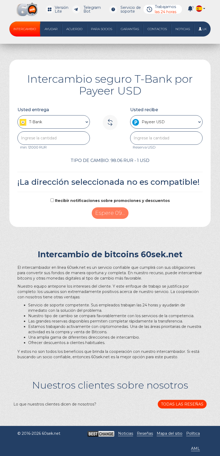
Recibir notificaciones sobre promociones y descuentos (112, 200)
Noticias (182, 29)
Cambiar (110, 213)
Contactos (157, 29)
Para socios (101, 29)
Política (193, 433)
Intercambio (24, 29)
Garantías (130, 29)
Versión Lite (61, 9)
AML (195, 448)
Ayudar (51, 29)
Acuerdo (74, 29)
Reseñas (145, 433)
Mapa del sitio (169, 433)
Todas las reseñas (182, 404)
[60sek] (27, 9)
